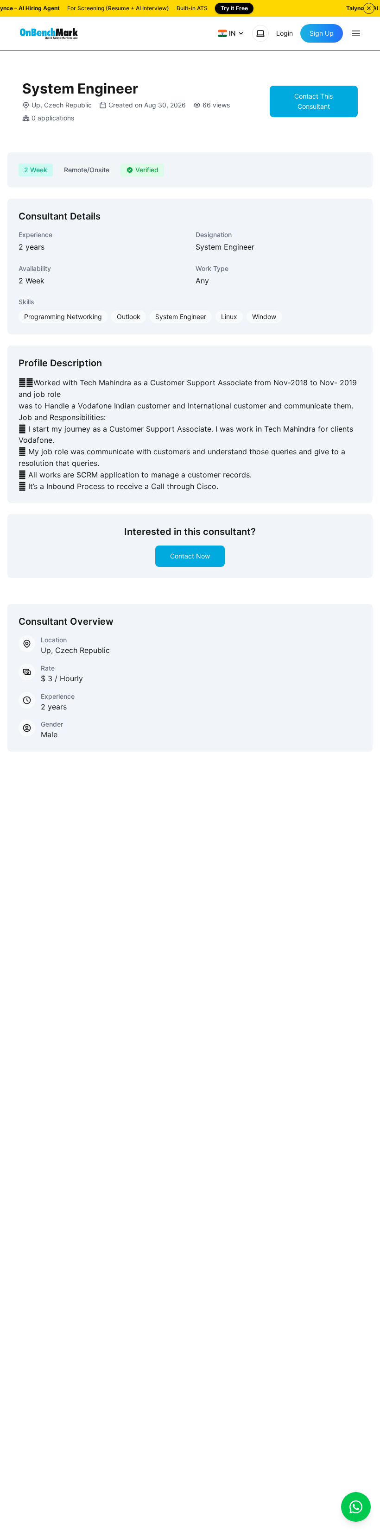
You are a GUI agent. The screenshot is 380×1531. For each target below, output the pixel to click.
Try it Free (234, 8)
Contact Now (190, 556)
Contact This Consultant (313, 101)
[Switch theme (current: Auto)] (260, 33)
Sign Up (322, 33)
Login (284, 33)
